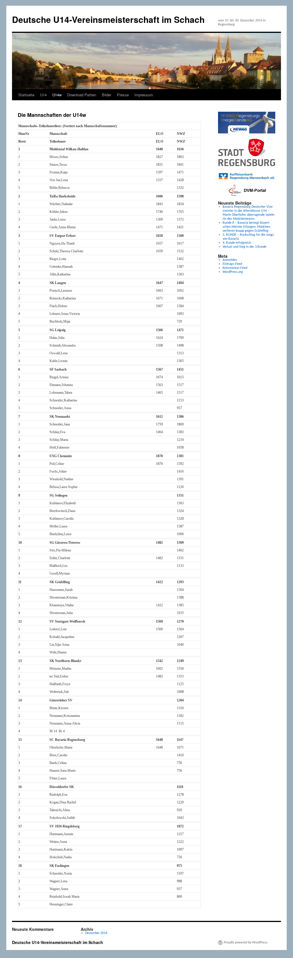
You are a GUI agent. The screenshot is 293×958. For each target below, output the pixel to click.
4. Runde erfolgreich (237, 243)
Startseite (26, 94)
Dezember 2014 (96, 933)
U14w (57, 94)
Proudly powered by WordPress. (246, 942)
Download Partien (81, 94)
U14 (43, 94)
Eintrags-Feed (232, 264)
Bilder (106, 94)
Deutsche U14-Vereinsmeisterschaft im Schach (108, 19)
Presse (123, 94)
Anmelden (230, 260)
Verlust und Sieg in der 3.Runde (244, 247)
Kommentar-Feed (235, 268)
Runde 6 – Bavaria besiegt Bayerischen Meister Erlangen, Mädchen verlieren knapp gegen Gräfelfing (246, 227)
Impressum (143, 94)
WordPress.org (233, 272)
